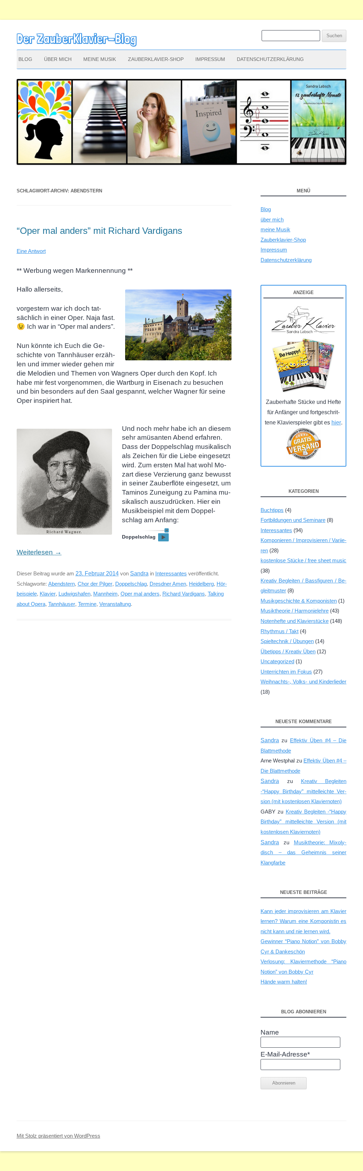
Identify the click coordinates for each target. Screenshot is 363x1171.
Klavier (48, 594)
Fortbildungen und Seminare (293, 520)
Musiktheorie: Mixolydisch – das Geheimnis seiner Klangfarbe (303, 852)
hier (336, 422)
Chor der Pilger (95, 584)
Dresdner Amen (168, 584)
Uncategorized (277, 661)
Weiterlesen (39, 552)
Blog (25, 59)
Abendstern (61, 584)
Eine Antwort (31, 251)
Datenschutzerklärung (270, 59)
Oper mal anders (140, 594)
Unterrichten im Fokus (286, 672)
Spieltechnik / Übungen (287, 641)
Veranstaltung (115, 604)
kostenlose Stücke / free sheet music (303, 560)
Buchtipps (272, 510)
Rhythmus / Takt (279, 631)
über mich (58, 59)
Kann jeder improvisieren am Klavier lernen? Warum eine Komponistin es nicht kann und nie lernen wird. (303, 921)
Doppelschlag (131, 584)
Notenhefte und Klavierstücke (295, 621)
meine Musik (99, 59)
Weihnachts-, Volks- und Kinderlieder (303, 682)
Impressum (210, 59)
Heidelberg (201, 584)
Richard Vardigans (183, 594)
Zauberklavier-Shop (156, 59)
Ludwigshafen (74, 594)
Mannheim (105, 594)
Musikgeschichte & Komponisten (299, 601)
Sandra (139, 573)
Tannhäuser (61, 604)
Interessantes (171, 573)
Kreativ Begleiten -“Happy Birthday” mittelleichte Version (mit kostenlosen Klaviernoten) (303, 791)
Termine (87, 604)
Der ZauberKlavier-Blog (76, 38)
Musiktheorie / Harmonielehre (295, 611)
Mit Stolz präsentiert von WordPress (58, 1136)
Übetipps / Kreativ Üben (288, 651)
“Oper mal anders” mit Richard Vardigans (99, 230)
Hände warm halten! (284, 982)
